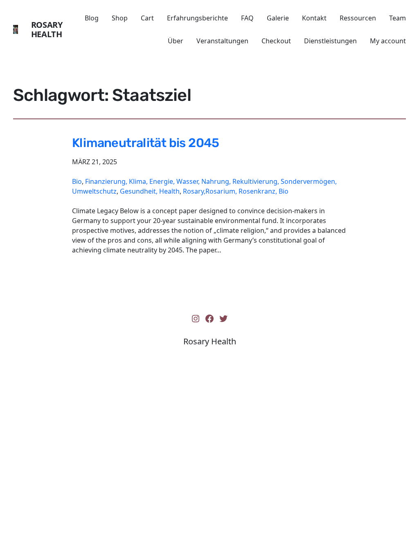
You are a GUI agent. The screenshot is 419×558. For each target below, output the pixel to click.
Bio (77, 181)
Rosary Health (47, 29)
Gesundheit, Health (150, 191)
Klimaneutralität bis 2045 (145, 143)
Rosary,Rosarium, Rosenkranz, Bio (235, 191)
